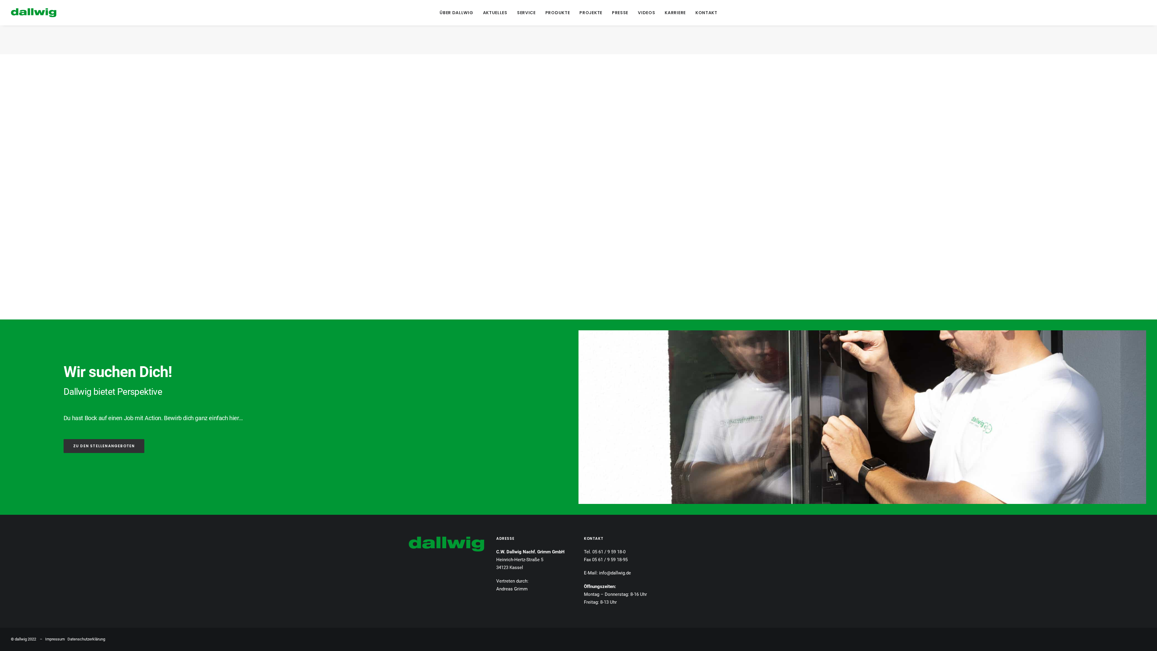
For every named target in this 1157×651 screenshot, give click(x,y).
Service (526, 13)
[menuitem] (456, 12)
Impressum (55, 639)
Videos (646, 13)
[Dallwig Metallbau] (33, 12)
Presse (620, 13)
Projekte (590, 13)
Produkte (557, 13)
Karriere (675, 13)
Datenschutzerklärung (86, 639)
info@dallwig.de (615, 573)
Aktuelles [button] (495, 13)
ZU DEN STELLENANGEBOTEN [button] (104, 445)
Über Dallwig (456, 13)
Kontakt (706, 13)
